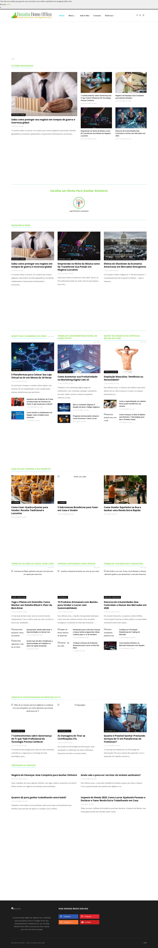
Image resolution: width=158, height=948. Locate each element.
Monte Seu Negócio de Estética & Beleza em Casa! (122, 336)
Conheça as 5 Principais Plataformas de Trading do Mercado (129, 632)
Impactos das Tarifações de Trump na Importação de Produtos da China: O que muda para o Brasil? (40, 401)
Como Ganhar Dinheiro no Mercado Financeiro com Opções (131, 644)
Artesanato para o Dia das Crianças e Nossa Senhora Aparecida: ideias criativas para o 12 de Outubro (86, 632)
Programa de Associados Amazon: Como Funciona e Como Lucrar (86, 417)
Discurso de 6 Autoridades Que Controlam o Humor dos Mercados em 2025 (130, 133)
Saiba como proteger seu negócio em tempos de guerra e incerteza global (43, 121)
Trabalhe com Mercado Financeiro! (123, 563)
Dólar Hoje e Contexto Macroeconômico (120, 259)
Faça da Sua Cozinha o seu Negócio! (31, 469)
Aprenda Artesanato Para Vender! (77, 563)
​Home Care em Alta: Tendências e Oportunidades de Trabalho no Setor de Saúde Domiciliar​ (40, 643)
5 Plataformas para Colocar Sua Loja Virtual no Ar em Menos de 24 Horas (31, 376)
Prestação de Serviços (23, 765)
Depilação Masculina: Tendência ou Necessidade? (123, 378)
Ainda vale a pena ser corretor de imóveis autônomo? (111, 775)
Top (145, 943)
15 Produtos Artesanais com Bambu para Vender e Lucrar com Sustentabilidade (78, 605)
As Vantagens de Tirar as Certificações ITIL (71, 737)
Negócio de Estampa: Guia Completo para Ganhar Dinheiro (129, 96)
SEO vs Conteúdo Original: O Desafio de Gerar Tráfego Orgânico (86, 405)
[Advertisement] (79, 40)
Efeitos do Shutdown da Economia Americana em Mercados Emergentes (125, 265)
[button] (0, 7)
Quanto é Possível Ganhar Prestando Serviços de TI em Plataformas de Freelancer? (124, 738)
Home (61, 15)
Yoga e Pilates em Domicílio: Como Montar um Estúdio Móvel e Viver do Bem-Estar (31, 605)
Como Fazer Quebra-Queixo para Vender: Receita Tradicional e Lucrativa (29, 510)
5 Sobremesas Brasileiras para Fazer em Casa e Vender (78, 509)
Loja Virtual (16, 370)
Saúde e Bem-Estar (18, 597)
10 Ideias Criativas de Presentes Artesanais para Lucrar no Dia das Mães (86, 645)
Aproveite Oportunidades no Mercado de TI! (35, 697)
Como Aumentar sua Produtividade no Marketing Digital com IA (78, 378)
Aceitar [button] (8, 4)
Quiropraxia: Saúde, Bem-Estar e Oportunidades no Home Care (39, 630)
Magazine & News (18, 115)
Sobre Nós (84, 15)
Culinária (15, 502)
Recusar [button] (3, 4)
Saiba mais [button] (68, 1)
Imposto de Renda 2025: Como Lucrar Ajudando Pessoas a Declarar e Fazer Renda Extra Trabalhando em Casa (113, 799)
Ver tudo (51, 336)
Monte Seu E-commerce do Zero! (28, 336)
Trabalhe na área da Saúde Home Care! (32, 563)
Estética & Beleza (111, 372)
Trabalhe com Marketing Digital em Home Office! (77, 336)
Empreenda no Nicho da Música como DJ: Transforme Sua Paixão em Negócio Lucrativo (96, 133)
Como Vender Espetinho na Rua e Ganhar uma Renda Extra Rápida (122, 509)
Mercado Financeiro (112, 597)
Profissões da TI (18, 731)
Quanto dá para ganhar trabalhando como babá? (38, 797)
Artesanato (62, 597)
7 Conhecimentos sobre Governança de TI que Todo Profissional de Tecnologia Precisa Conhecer (96, 97)
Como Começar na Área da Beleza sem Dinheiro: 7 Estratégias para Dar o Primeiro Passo (132, 417)
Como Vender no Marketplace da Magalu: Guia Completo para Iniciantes (39, 414)
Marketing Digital (65, 372)
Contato (97, 15)
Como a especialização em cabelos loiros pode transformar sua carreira (132, 403)
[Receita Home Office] (31, 15)
